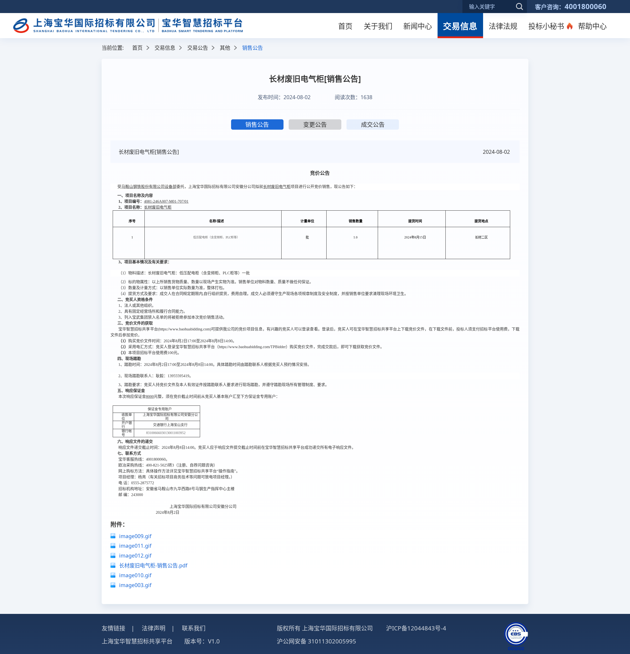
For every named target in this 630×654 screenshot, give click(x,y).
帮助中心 (592, 26)
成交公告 (373, 124)
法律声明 (153, 628)
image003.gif (135, 585)
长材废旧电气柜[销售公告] (149, 151)
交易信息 (460, 26)
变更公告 (315, 124)
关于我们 (378, 26)
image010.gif (135, 575)
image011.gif (135, 545)
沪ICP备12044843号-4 (416, 628)
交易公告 (197, 47)
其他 (225, 47)
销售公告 (257, 124)
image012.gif (135, 555)
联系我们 (193, 628)
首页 (345, 26)
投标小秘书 (546, 26)
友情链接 (113, 628)
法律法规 (503, 26)
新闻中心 (417, 26)
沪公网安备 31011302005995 (316, 641)
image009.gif (135, 536)
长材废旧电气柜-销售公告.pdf (153, 565)
